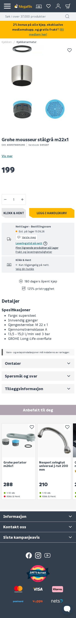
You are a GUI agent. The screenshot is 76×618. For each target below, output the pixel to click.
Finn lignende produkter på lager (37, 247)
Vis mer (7, 156)
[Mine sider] (48, 6)
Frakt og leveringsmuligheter (34, 251)
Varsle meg (29, 237)
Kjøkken (7, 42)
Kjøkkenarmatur (26, 42)
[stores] (39, 6)
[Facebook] (29, 555)
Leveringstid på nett (29, 243)
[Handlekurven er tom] (68, 6)
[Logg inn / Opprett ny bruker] (58, 6)
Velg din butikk (25, 269)
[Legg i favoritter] (69, 50)
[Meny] (7, 6)
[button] (67, 16)
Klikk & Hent (13, 213)
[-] (5, 199)
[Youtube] (47, 555)
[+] (22, 199)
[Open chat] (67, 609)
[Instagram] (38, 555)
